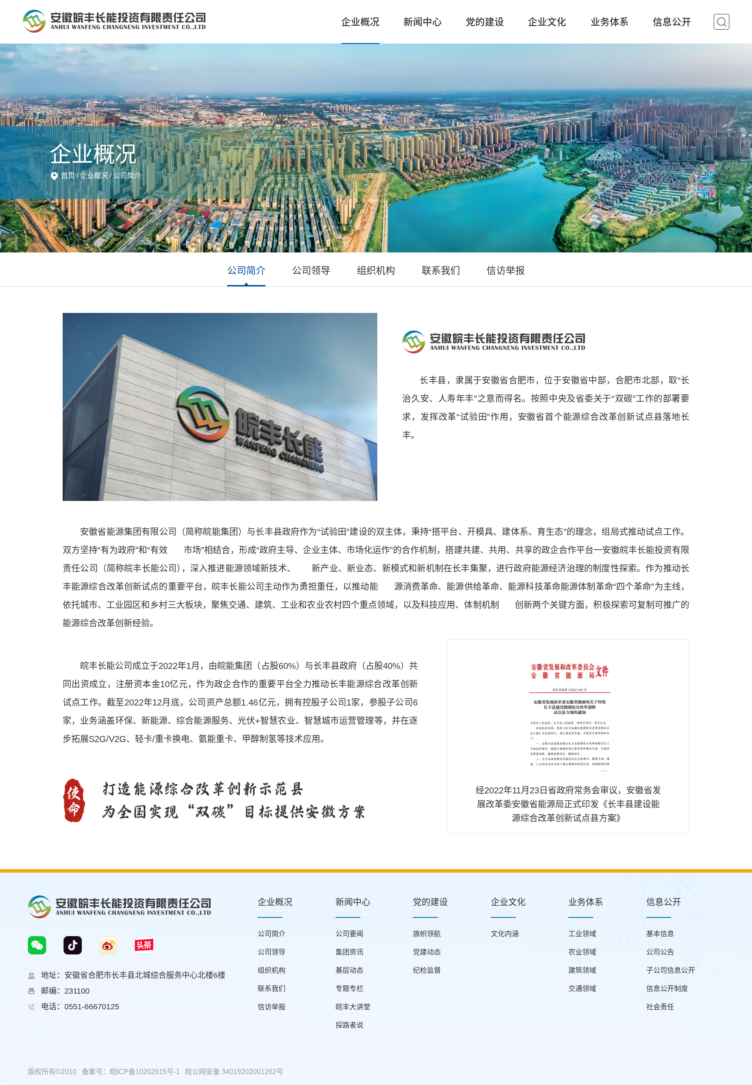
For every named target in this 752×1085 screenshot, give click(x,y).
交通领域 (582, 988)
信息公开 (672, 22)
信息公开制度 (667, 988)
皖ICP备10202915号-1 (145, 1071)
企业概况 (360, 22)
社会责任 (660, 1007)
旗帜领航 (427, 933)
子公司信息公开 (670, 970)
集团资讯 (349, 952)
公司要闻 (349, 933)
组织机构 (376, 270)
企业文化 (547, 22)
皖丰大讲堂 (353, 1007)
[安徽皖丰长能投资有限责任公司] (114, 20)
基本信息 (660, 933)
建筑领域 (582, 970)
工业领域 (582, 933)
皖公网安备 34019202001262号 (234, 1071)
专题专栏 (349, 988)
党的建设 (485, 22)
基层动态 (349, 970)
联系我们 (441, 270)
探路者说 (349, 1025)
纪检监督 (427, 970)
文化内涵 (505, 933)
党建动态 (427, 952)
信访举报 (506, 270)
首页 (68, 175)
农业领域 (582, 952)
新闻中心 (422, 22)
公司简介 (127, 175)
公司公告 (660, 952)
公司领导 (311, 270)
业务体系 (610, 22)
